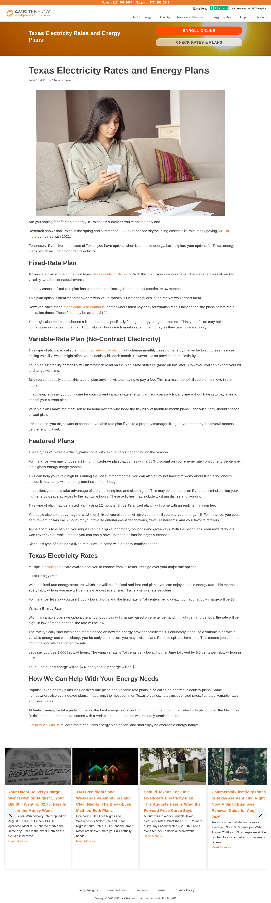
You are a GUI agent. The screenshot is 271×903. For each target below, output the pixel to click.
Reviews (142, 890)
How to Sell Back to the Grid (180, 62)
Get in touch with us (44, 725)
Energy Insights (220, 17)
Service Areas (117, 890)
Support (244, 17)
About (261, 17)
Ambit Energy (142, 17)
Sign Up (164, 17)
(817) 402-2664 (121, 2)
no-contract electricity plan (98, 350)
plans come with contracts (84, 307)
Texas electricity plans (114, 274)
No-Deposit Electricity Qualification (184, 41)
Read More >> (18, 841)
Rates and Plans (188, 17)
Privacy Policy (184, 890)
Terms (161, 890)
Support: (152, 2)
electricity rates (53, 567)
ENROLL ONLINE (199, 31)
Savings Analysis (174, 56)
